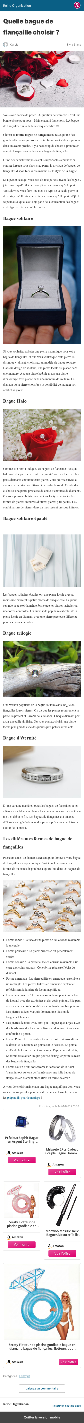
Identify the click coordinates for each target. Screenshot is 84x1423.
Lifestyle (24, 1376)
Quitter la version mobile (42, 1417)
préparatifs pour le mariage (23, 1097)
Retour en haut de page (67, 1405)
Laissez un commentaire (42, 1388)
